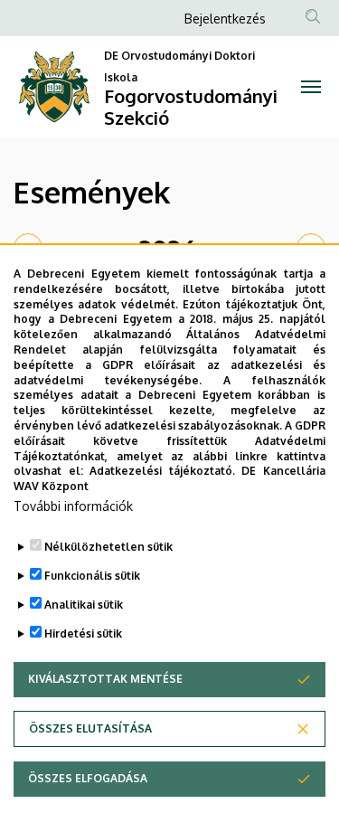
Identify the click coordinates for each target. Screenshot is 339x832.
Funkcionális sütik (92, 575)
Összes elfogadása (87, 778)
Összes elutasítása (90, 728)
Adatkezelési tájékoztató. (162, 470)
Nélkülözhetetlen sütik (108, 546)
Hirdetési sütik (83, 633)
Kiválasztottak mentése (105, 678)
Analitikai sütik (83, 604)
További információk (73, 506)
